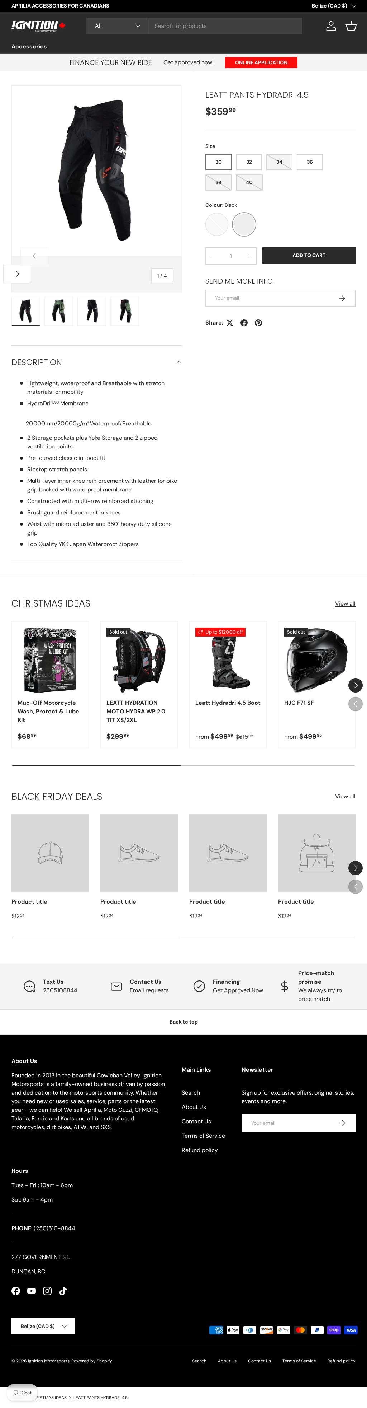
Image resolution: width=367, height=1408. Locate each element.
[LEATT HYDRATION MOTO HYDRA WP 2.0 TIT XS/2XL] (139, 660)
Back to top (184, 1021)
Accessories (29, 46)
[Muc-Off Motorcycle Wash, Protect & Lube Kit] (50, 660)
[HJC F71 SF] (316, 660)
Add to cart (308, 255)
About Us (194, 1107)
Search (191, 1092)
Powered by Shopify (91, 1361)
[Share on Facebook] (244, 323)
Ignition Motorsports (49, 1361)
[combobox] (194, 26)
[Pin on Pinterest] (258, 323)
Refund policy (200, 1150)
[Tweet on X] (230, 323)
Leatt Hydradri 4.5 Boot (228, 703)
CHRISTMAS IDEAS (48, 1397)
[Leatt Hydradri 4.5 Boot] (228, 660)
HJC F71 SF (299, 703)
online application (261, 62)
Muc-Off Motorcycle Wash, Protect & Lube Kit (48, 711)
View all (345, 603)
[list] (97, 171)
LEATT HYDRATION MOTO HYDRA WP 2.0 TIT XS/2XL (135, 711)
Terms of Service (203, 1135)
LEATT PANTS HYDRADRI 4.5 (100, 1397)
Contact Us (196, 1121)
